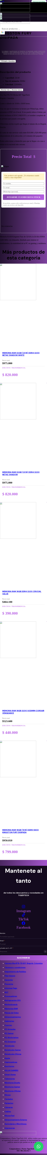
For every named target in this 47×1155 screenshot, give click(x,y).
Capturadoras (11, 1062)
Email (2, 941)
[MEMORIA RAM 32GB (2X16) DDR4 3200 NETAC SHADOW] (18, 419)
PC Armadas (10, 1029)
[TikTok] (23, 915)
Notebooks (9, 1046)
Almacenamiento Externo (16, 1120)
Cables (8, 1111)
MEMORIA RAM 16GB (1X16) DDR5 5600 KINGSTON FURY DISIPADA (20, 831)
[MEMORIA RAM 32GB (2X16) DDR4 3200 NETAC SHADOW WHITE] (18, 299)
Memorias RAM (11, 1009)
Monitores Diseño (12, 1083)
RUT (6, 992)
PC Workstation (11, 1037)
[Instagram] (23, 907)
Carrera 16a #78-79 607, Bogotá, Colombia (24, 963)
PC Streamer (10, 1042)
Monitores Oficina (12, 1091)
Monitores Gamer (12, 1087)
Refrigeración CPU (13, 1000)
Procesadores (11, 996)
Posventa (9, 984)
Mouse (8, 1095)
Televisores (10, 1079)
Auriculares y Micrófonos (16, 1124)
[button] (38, 1146)
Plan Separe (10, 976)
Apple (7, 1058)
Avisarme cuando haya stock (23, 197)
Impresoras (10, 1128)
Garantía (9, 980)
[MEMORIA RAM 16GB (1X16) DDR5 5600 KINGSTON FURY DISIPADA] (18, 777)
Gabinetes (9, 1021)
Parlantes (9, 1103)
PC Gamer (9, 1033)
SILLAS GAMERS (11, 1070)
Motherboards (11, 1004)
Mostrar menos (17, 90)
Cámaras (9, 1107)
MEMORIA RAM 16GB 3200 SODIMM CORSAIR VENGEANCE (23, 711)
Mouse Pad (9, 1116)
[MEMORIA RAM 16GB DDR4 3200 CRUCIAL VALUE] (18, 538)
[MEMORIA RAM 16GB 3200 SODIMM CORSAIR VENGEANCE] (18, 657)
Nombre (2, 933)
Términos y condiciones (15, 967)
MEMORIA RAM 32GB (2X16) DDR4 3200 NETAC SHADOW (21, 473)
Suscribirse (23, 958)
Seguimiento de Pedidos (15, 972)
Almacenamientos (13, 1017)
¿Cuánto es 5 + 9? (6, 948)
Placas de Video (12, 1013)
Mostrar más (5, 90)
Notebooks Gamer (13, 1050)
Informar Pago (11, 988)
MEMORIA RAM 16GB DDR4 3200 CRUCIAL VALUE (21, 592)
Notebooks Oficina (13, 1054)
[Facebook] (23, 923)
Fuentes (8, 1025)
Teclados (9, 1099)
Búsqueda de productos (12, 22)
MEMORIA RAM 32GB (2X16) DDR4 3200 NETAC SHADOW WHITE (21, 354)
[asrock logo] (15, 11)
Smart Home (10, 1075)
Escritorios (9, 1066)
